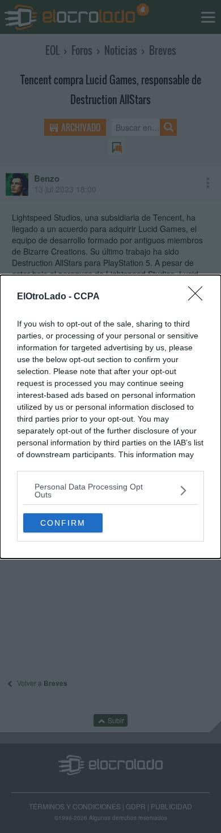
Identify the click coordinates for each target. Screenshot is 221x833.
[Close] (199, 297)
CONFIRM (63, 522)
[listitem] (110, 491)
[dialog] (110, 417)
